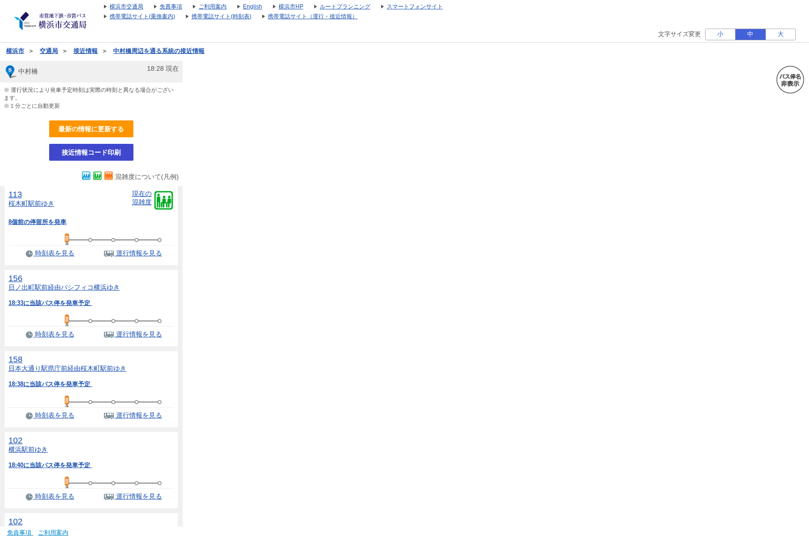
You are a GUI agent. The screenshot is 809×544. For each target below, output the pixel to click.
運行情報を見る (138, 253)
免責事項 (20, 532)
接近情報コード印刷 (91, 152)
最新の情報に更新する (91, 129)
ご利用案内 (53, 532)
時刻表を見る (53, 253)
